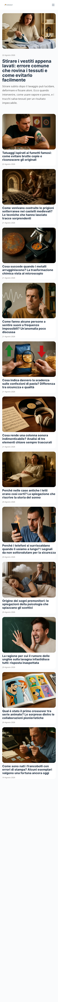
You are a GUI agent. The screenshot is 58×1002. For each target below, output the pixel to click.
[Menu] (53, 5)
